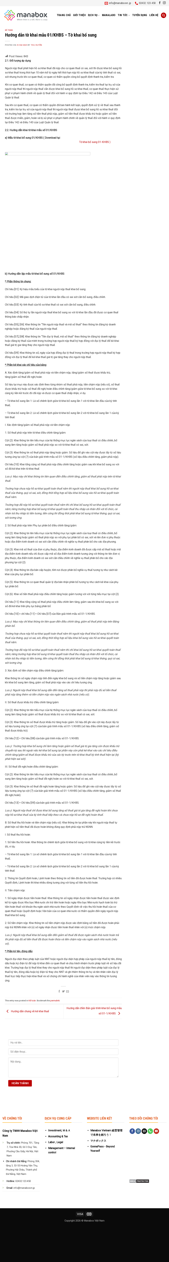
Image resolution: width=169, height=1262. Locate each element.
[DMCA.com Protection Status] (139, 1180)
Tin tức (123, 15)
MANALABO (109, 15)
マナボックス (98, 1140)
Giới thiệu (79, 15)
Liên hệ (153, 15)
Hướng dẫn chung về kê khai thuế (29, 1011)
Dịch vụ (92, 15)
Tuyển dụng (139, 15)
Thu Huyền (36, 45)
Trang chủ (64, 15)
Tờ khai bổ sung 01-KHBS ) (94, 142)
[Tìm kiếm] (163, 15)
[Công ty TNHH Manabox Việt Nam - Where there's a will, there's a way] (25, 15)
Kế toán (9, 30)
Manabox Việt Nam (94, 1220)
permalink (55, 1000)
